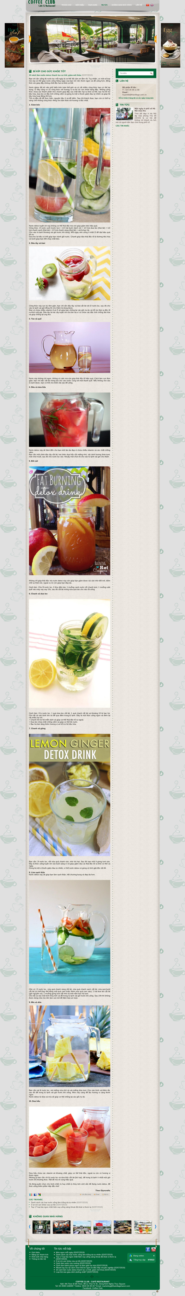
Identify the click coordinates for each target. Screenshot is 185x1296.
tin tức (104, 5)
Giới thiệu (79, 5)
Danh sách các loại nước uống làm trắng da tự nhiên (59, 1202)
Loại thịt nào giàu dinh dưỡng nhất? (77, 1272)
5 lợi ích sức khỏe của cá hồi (49, 1205)
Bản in (106, 1194)
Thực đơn (92, 5)
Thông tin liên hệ (39, 1259)
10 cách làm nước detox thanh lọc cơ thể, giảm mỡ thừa (86, 1270)
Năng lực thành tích (40, 1254)
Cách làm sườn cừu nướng (73, 1263)
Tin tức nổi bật (62, 1248)
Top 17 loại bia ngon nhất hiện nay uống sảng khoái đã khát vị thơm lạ (67, 1207)
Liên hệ (139, 5)
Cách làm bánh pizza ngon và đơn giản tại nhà (82, 1265)
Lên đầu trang (86, 1194)
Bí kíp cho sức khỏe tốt (49, 71)
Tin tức (125, 104)
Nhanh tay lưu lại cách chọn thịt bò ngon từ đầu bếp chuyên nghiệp (90, 1268)
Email (97, 1194)
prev (30, 39)
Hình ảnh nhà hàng (40, 1257)
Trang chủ (66, 5)
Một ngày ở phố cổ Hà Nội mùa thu (145, 109)
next (155, 39)
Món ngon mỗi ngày (70, 1252)
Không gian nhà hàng (122, 5)
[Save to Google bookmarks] (39, 1194)
